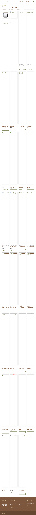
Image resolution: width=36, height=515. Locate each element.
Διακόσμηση (20, 64)
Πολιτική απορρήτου (4, 505)
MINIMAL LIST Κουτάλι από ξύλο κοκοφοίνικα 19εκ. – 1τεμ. (5, 429)
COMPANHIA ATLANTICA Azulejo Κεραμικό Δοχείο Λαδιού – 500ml (13, 247)
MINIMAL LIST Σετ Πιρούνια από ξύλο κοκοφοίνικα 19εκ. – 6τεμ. (13, 368)
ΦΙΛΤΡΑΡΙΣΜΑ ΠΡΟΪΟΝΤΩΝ (6, 9)
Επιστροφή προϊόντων (4, 504)
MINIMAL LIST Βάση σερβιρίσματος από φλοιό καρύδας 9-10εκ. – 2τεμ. (5, 368)
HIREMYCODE (3, 513)
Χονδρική (3, 506)
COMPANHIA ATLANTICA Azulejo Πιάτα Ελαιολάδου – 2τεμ (5, 247)
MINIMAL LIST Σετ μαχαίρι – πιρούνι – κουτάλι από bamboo (22, 491)
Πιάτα (2, 306)
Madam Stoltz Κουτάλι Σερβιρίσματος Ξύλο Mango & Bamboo (13, 187)
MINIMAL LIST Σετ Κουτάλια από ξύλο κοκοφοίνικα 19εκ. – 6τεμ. (22, 368)
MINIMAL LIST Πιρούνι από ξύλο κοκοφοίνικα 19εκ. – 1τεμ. (30, 368)
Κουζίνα (8, 19)
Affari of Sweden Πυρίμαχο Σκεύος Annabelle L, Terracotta (30, 187)
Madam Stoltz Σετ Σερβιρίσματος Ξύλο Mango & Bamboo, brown (22, 126)
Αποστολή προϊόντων (4, 503)
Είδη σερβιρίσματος (4, 19)
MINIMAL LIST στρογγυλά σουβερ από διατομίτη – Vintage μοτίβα (30, 307)
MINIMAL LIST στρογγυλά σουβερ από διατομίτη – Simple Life (22, 307)
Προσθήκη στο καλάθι (5, 23)
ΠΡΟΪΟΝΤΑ (23, 1)
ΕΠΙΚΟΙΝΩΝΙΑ (27, 1)
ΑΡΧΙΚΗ (20, 1)
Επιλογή (4, 250)
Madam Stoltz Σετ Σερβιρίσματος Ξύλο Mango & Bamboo (21, 187)
